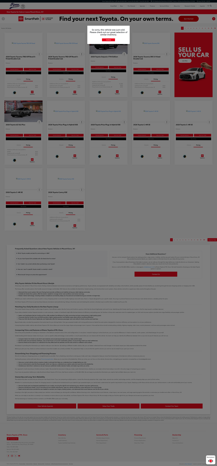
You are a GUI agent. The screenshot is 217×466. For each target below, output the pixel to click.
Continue (108, 40)
